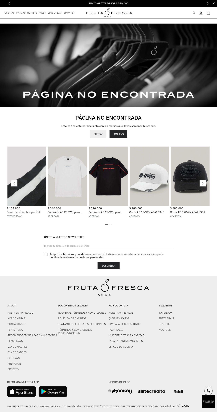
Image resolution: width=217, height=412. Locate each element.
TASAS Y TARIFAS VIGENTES (125, 340)
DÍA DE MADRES (17, 346)
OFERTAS (98, 134)
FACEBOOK (165, 312)
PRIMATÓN (14, 363)
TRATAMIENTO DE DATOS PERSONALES (82, 323)
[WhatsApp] (208, 391)
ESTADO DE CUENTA (120, 346)
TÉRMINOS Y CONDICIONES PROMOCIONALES (75, 331)
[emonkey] (120, 391)
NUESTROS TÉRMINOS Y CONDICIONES (82, 312)
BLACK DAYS (15, 340)
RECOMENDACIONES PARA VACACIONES (32, 335)
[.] (201, 12)
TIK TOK (164, 323)
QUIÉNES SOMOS (118, 318)
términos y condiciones (77, 254)
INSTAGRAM (166, 318)
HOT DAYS (13, 357)
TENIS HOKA (15, 329)
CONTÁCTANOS (16, 323)
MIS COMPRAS (16, 318)
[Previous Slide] (9, 3)
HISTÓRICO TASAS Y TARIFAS (126, 335)
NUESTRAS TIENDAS (120, 312)
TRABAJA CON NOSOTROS (124, 323)
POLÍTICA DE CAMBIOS (72, 318)
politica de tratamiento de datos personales (77, 257)
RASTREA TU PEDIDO (20, 312)
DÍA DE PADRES (17, 352)
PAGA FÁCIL (115, 329)
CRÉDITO (13, 369)
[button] (106, 224)
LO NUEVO (118, 134)
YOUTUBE (165, 329)
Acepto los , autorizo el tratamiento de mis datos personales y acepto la (107, 256)
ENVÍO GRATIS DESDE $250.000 (108, 3)
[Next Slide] (207, 3)
